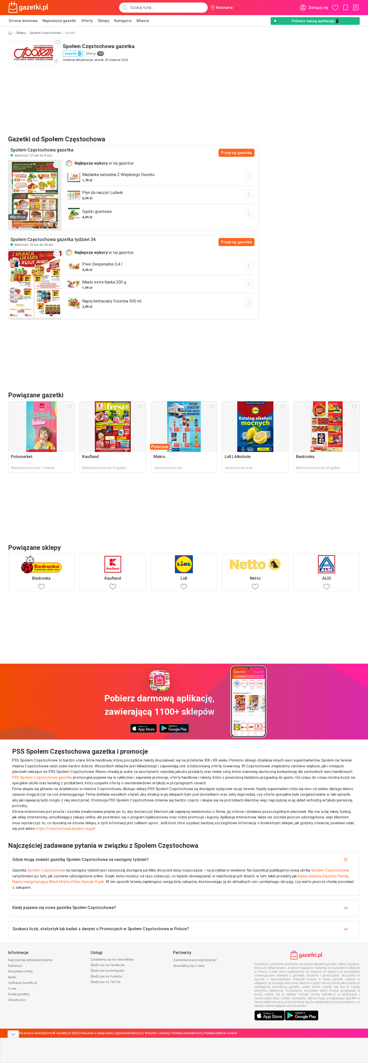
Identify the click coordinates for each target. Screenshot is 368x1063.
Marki (12, 977)
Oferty (87, 20)
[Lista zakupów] (356, 8)
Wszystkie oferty (20, 971)
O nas (12, 988)
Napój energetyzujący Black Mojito (41, 881)
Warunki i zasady (157, 1033)
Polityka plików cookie (220, 1033)
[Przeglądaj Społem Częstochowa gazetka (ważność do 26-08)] (34, 284)
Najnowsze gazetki (59, 20)
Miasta (143, 20)
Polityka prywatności (187, 1033)
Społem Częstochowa (45, 33)
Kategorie (123, 20)
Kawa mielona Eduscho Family (323, 876)
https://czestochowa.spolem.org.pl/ (66, 828)
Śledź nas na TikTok (105, 982)
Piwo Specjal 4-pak (88, 881)
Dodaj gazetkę (18, 994)
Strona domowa (23, 20)
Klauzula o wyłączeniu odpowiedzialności (111, 1033)
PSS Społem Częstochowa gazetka (42, 777)
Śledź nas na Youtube (106, 976)
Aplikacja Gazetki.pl (22, 983)
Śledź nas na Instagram (107, 970)
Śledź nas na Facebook (108, 965)
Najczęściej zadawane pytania (30, 960)
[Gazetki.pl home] (29, 7)
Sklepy (103, 20)
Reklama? (15, 966)
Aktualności (16, 1000)
